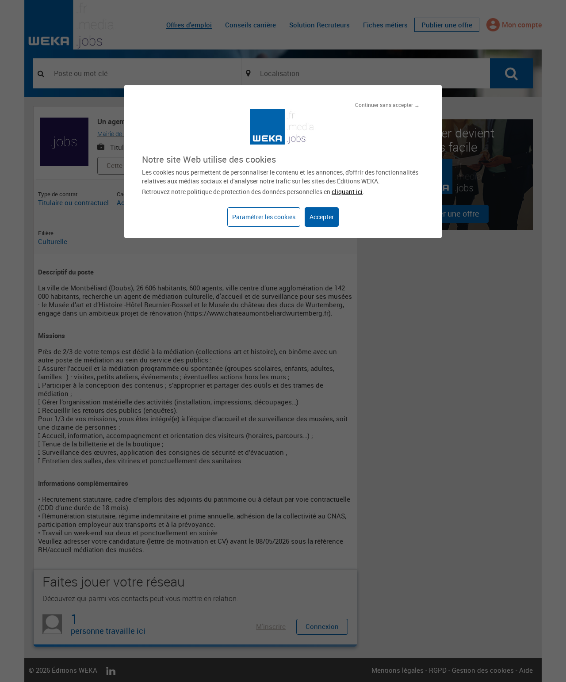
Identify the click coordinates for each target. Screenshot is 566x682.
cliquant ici (347, 191)
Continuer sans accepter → (387, 104)
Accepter (322, 217)
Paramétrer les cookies (263, 217)
